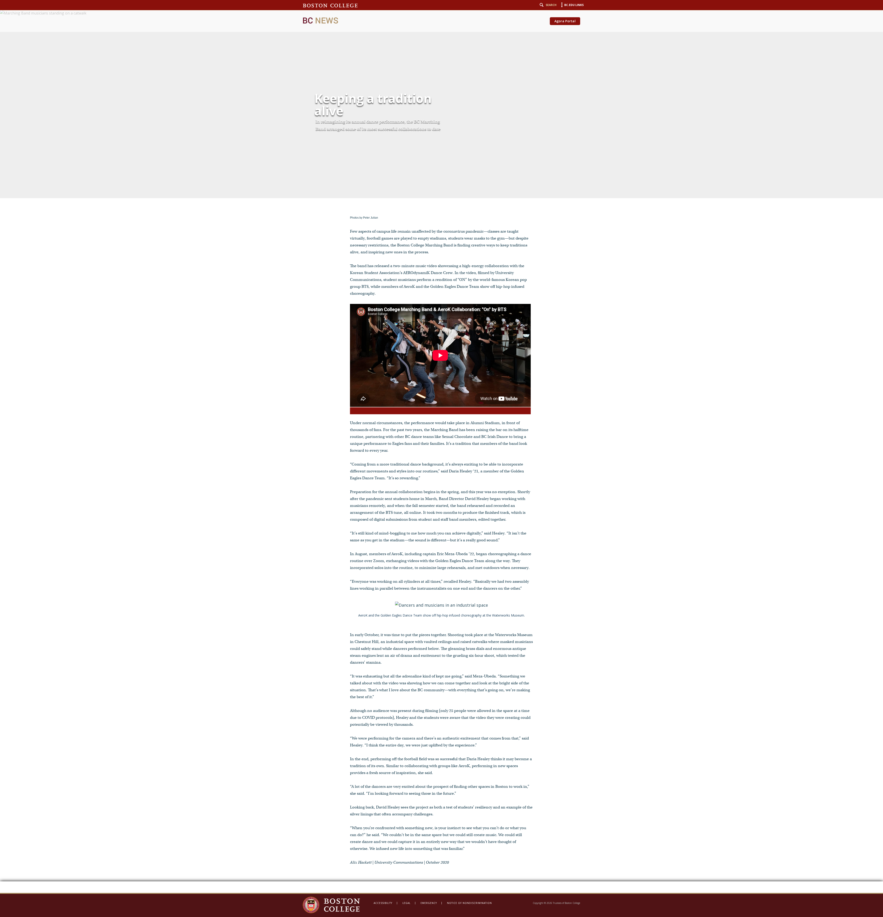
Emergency (429, 903)
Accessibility (383, 903)
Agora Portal (565, 21)
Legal (406, 903)
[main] (441, 446)
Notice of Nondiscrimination (469, 903)
